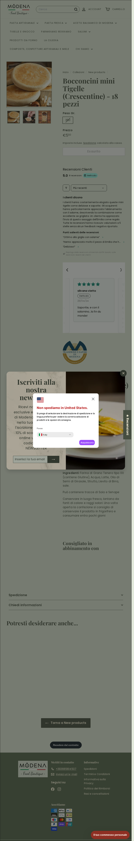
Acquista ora (87, 442)
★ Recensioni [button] (127, 424)
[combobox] (43, 434)
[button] (93, 399)
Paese (40, 428)
